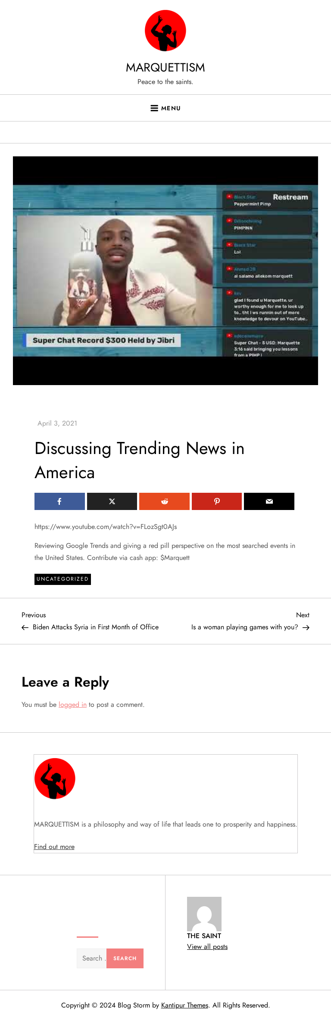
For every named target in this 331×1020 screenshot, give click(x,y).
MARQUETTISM (165, 67)
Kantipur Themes (184, 1005)
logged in (73, 704)
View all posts (207, 947)
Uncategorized (63, 579)
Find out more (54, 847)
